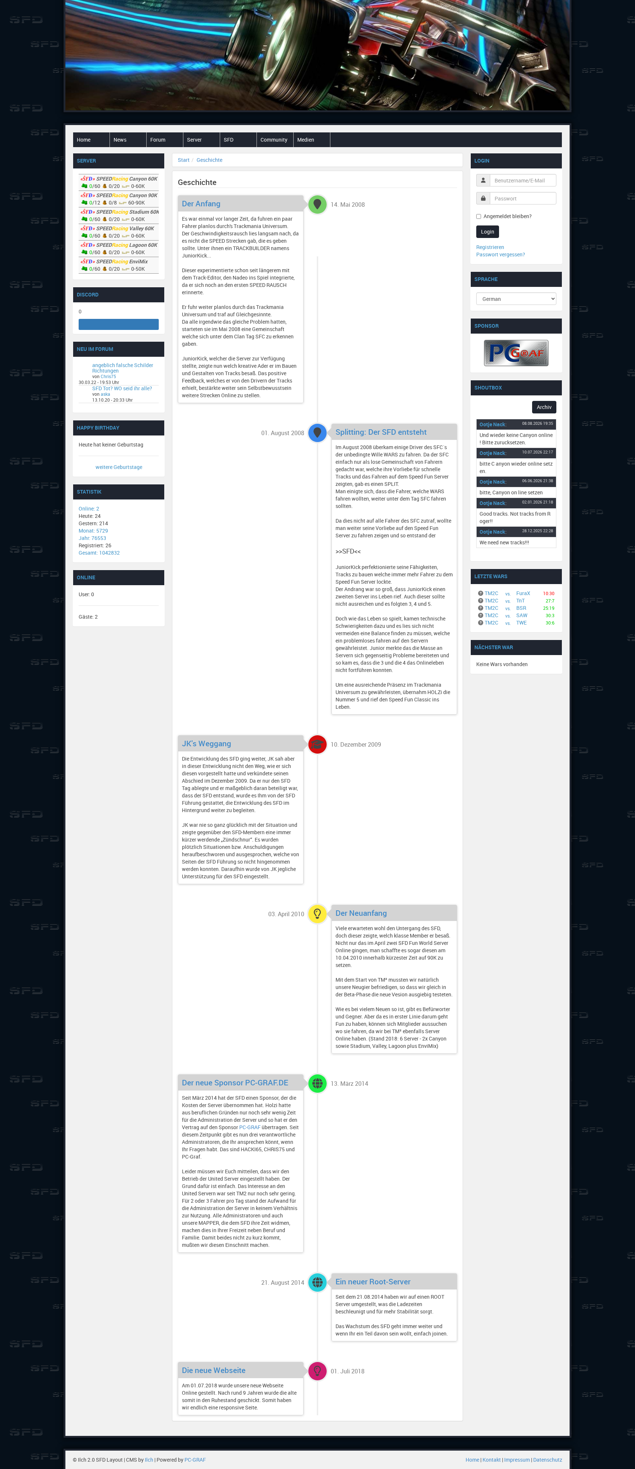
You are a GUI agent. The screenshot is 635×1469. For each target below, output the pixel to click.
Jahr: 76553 (92, 537)
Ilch (149, 1459)
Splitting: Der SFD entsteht (381, 432)
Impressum (517, 1459)
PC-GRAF (250, 1127)
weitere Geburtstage (119, 466)
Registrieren (490, 246)
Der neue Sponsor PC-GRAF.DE (235, 1082)
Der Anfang (201, 203)
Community (274, 139)
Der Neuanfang (361, 913)
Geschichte (209, 159)
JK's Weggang (206, 743)
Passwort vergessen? (500, 254)
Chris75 (108, 376)
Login (487, 231)
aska (105, 394)
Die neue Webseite (213, 1370)
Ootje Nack (492, 424)
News (120, 139)
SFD (228, 139)
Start (184, 159)
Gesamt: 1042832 (99, 552)
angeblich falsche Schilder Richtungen (122, 368)
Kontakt (491, 1459)
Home (83, 139)
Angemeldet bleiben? (508, 216)
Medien (305, 139)
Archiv (544, 406)
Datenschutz (547, 1459)
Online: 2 (89, 508)
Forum (157, 139)
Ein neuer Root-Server (373, 1281)
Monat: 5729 (93, 530)
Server (194, 139)
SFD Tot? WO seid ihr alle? (122, 388)
